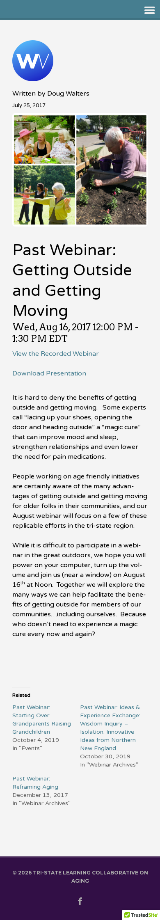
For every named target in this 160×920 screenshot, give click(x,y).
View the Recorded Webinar (55, 354)
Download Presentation (49, 373)
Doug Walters (68, 93)
